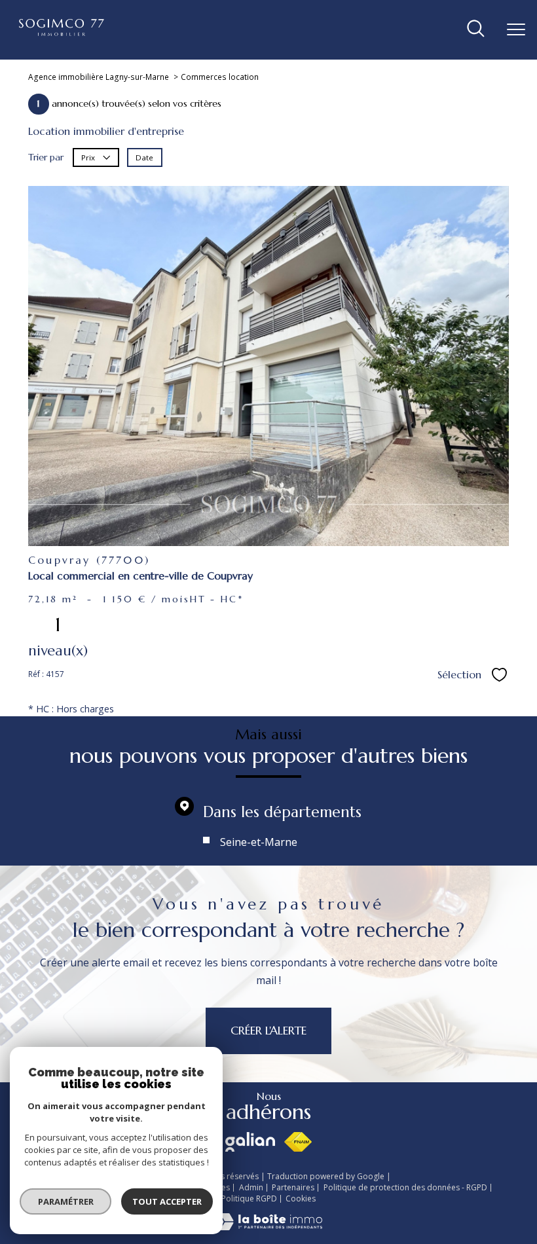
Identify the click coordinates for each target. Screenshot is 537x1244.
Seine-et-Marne (258, 842)
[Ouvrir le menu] (516, 29)
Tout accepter (167, 1201)
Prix (89, 157)
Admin (251, 1187)
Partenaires (293, 1187)
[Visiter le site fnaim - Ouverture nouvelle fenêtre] (297, 1142)
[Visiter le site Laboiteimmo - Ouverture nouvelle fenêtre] (268, 1226)
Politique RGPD (249, 1198)
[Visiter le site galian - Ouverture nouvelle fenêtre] (250, 1142)
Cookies (301, 1198)
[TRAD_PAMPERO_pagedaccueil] (62, 32)
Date (144, 157)
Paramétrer (66, 1201)
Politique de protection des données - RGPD (405, 1187)
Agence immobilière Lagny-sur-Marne (98, 76)
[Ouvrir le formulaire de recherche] (475, 29)
